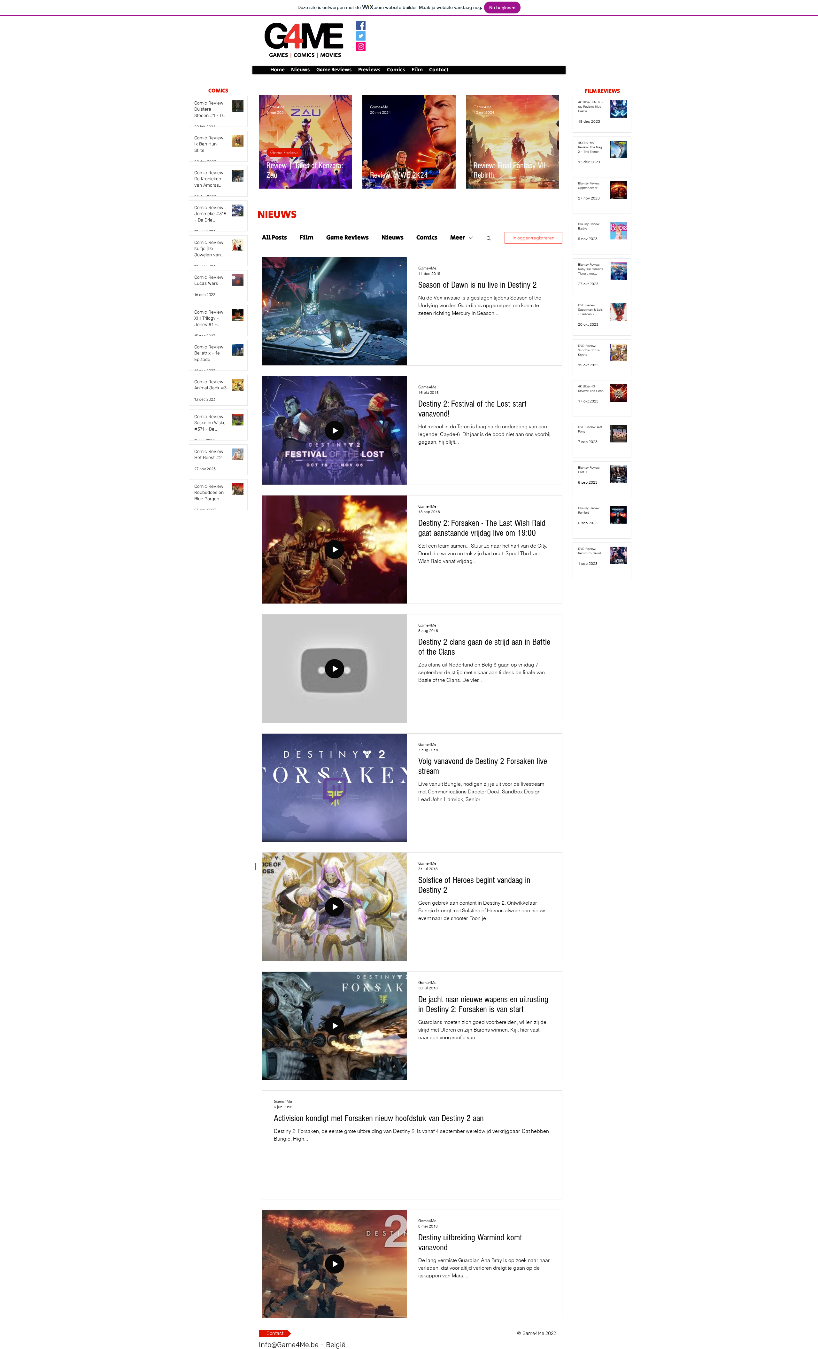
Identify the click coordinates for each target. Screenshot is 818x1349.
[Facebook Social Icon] (361, 25)
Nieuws (393, 237)
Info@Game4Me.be (289, 1344)
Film (306, 237)
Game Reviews (284, 152)
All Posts (274, 237)
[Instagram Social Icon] (361, 46)
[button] (489, 238)
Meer (457, 237)
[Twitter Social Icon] (361, 36)
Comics (426, 237)
